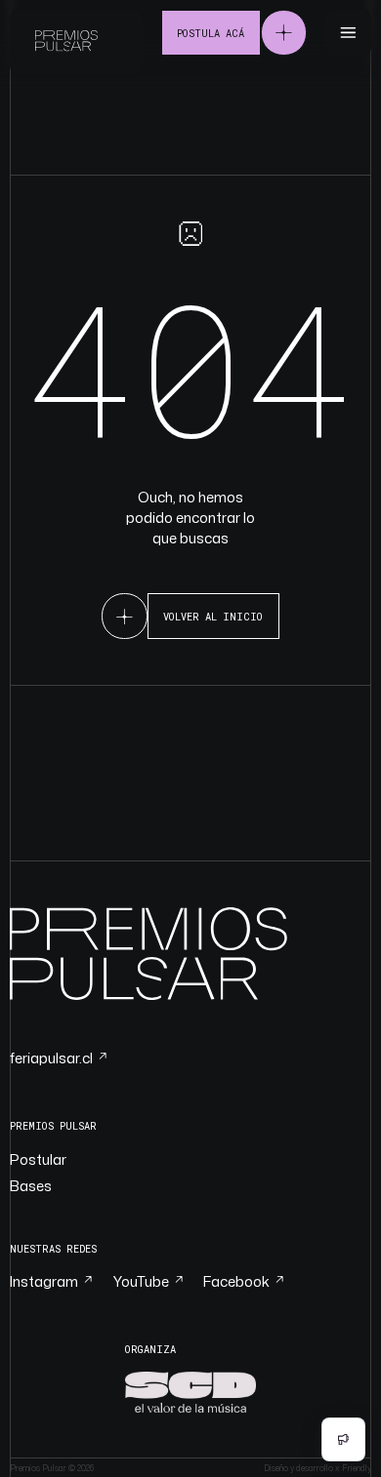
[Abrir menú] (348, 33)
